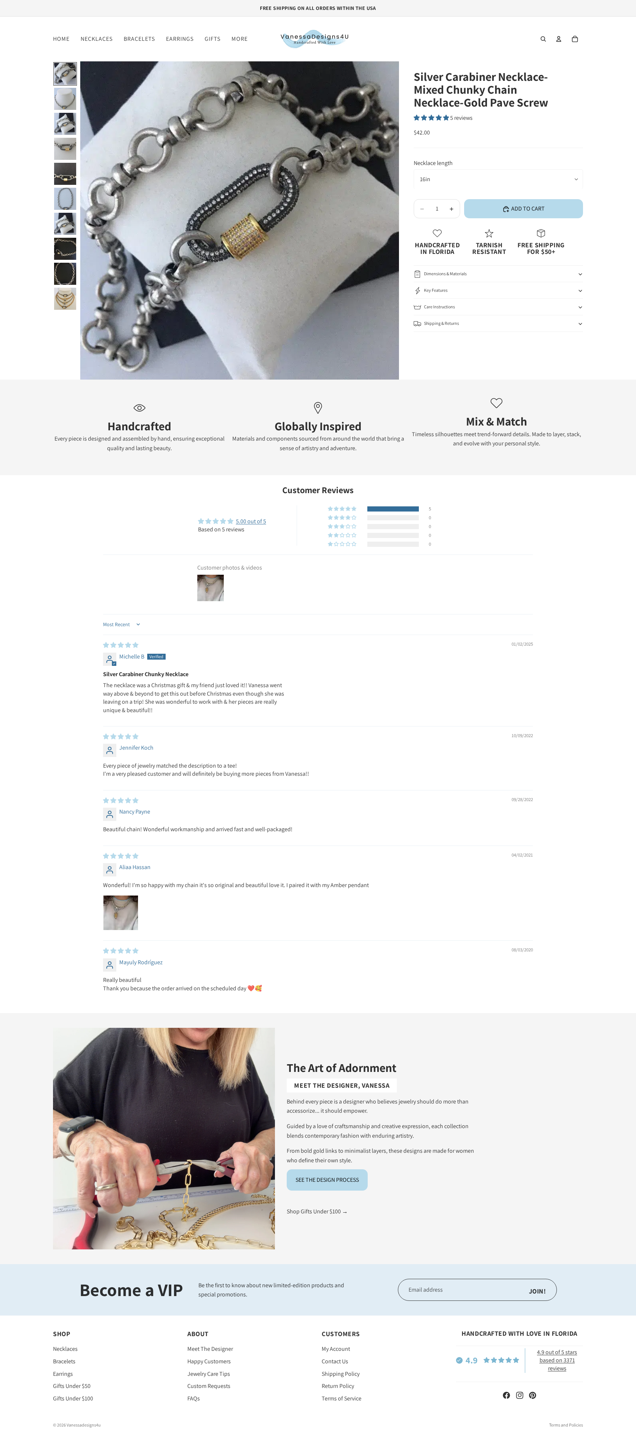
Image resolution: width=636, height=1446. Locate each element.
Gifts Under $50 (72, 1386)
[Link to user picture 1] (120, 912)
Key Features (436, 290)
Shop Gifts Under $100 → (317, 1211)
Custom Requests (208, 1386)
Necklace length (433, 163)
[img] (120, 645)
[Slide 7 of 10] (65, 224)
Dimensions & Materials (445, 273)
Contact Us (335, 1361)
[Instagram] (519, 1395)
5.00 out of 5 (251, 521)
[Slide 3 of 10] (65, 124)
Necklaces (65, 1349)
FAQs (193, 1398)
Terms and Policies (566, 1425)
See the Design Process (327, 1180)
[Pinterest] (532, 1395)
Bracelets (64, 1361)
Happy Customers (209, 1361)
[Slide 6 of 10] (65, 199)
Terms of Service (341, 1398)
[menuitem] (239, 39)
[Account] (559, 39)
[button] (432, 118)
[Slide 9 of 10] (65, 274)
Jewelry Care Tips (208, 1373)
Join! (537, 1291)
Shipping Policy (341, 1373)
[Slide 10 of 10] (65, 299)
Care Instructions (439, 306)
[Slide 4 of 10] (65, 149)
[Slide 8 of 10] (65, 249)
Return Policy (338, 1386)
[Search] (543, 39)
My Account (336, 1349)
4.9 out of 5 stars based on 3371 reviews (557, 1360)
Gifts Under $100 (73, 1398)
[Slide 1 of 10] (65, 74)
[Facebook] (506, 1395)
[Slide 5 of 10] (65, 174)
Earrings (63, 1373)
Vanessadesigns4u (83, 1425)
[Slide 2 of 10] (65, 99)
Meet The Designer (210, 1349)
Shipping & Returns (441, 323)
